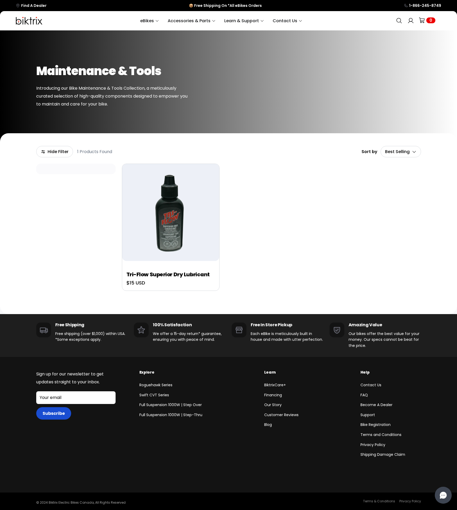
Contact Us (370, 385)
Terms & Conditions (379, 501)
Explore (146, 372)
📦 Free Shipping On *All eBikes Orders (225, 5)
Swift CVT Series (154, 395)
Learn (270, 372)
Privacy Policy (372, 444)
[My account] (411, 20)
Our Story (273, 404)
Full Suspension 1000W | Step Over (170, 404)
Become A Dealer (376, 404)
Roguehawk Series (155, 385)
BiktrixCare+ (275, 385)
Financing (273, 395)
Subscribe (54, 413)
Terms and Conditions (380, 434)
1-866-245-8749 (425, 5)
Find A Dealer (34, 5)
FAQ (364, 395)
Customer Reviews (281, 414)
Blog (268, 424)
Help (365, 372)
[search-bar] (399, 20)
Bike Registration (375, 424)
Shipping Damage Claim (382, 454)
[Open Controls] (443, 495)
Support (367, 414)
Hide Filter (58, 152)
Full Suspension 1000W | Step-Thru (170, 414)
